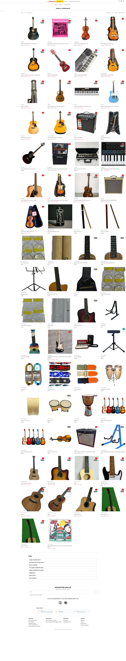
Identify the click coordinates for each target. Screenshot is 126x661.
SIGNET (75, 167)
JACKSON (102, 136)
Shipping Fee (32, 573)
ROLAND (102, 198)
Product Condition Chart (34, 560)
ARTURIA (102, 167)
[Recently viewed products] (124, 329)
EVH (101, 42)
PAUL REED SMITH (104, 73)
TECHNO (49, 73)
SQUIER (102, 104)
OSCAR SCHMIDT (51, 136)
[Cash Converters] (51, 1)
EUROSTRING (76, 42)
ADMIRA (49, 104)
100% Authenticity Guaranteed (36, 570)
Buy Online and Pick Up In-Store (36, 562)
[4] (29, 12)
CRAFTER (22, 136)
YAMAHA (22, 104)
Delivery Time (32, 575)
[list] (25, 12)
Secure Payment (33, 578)
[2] (26, 12)
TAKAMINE (76, 198)
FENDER (22, 167)
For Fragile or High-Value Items (36, 567)
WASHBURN (50, 355)
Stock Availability (33, 565)
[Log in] (123, 1)
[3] (27, 12)
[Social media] (124, 331)
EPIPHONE (23, 73)
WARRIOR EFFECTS (51, 230)
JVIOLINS (22, 230)
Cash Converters (77, 230)
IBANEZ (22, 42)
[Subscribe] (96, 592)
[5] (31, 12)
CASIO (75, 73)
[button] (119, 1)
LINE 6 (75, 136)
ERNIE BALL (50, 42)
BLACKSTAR (50, 167)
